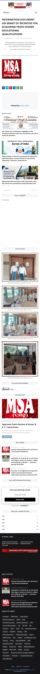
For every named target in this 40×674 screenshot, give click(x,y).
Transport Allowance (26, 656)
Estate (12, 641)
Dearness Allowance (8, 619)
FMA (29, 641)
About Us (19, 666)
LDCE (17, 628)
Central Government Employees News (26, 542)
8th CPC (25, 625)
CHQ (23, 619)
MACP (20, 647)
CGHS (12, 628)
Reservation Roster (8, 634)
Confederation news (30, 638)
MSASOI (24, 671)
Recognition (6, 656)
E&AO (18, 619)
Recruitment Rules (31, 628)
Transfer (5, 631)
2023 (20, 526)
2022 (20, 529)
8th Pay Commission (22, 622)
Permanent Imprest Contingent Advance (22, 653)
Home (13, 666)
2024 (20, 523)
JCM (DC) (12, 631)
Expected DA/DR (20, 641)
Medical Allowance (29, 647)
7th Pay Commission (21, 634)
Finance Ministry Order (9, 625)
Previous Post (7, 190)
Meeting (19, 631)
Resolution (15, 656)
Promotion (6, 616)
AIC (30, 625)
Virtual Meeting (7, 659)
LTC (19, 625)
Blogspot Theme (15, 669)
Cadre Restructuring (9, 421)
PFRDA (20, 650)
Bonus (31, 634)
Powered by (15, 505)
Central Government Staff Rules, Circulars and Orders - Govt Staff (10, 543)
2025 (20, 519)
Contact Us (26, 666)
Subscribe (20, 499)
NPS (26, 631)
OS (22, 628)
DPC (31, 622)
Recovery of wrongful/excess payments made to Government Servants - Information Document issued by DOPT (24, 473)
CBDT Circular (7, 638)
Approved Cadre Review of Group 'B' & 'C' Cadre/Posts (19, 426)
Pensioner (6, 653)
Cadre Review (24, 616)
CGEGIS (20, 638)
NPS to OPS (13, 650)
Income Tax (12, 647)
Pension (26, 650)
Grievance (27, 644)
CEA (14, 638)
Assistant (5, 628)
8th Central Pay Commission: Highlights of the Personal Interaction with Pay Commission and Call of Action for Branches (20, 133)
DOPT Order (14, 616)
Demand (5, 641)
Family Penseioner (8, 644)
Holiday (5, 647)
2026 (20, 516)
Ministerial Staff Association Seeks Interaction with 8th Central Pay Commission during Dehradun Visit (19, 182)
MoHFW (5, 650)
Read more (7, 436)
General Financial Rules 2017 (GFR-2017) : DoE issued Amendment (24, 450)
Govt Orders (18, 644)
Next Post (34, 190)
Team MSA (9, 38)
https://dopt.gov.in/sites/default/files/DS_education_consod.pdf (20, 56)
